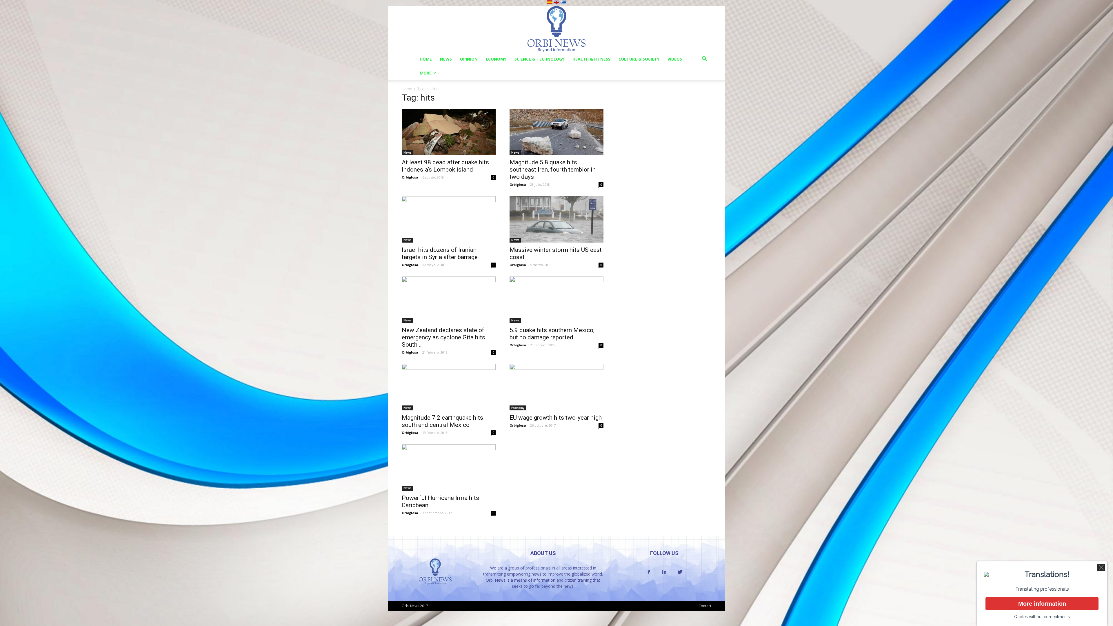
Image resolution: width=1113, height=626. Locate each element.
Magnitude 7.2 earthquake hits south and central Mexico (442, 421)
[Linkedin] (664, 572)
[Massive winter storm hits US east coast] (556, 219)
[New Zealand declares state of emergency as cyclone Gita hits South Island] (449, 299)
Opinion (469, 59)
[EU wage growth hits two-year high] (556, 387)
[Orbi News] (556, 29)
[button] (704, 59)
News (446, 59)
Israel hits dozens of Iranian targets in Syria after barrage (440, 253)
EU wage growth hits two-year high (556, 417)
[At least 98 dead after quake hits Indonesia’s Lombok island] (449, 132)
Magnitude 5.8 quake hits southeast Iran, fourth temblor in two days (553, 169)
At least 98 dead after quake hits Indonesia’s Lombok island (445, 166)
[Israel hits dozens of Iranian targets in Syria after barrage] (449, 219)
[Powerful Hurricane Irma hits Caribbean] (449, 467)
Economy (496, 59)
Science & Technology (539, 59)
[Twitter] (680, 572)
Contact (705, 605)
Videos (675, 59)
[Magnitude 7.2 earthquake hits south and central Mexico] (449, 387)
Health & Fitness (591, 59)
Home (426, 59)
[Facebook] (648, 572)
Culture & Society (639, 59)
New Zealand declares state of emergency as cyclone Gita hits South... (443, 337)
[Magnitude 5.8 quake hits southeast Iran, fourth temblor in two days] (556, 132)
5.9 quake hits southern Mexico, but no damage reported (552, 334)
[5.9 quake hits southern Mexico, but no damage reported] (556, 299)
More (426, 73)
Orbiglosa (410, 177)
